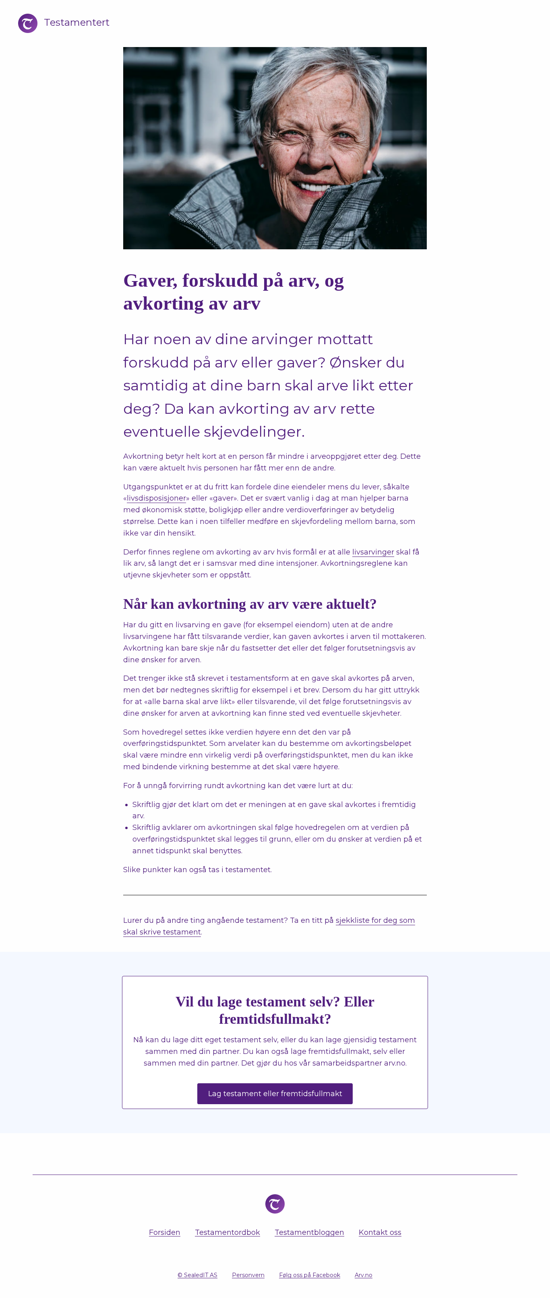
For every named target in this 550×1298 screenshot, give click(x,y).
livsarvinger (373, 552)
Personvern (248, 1275)
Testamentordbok (227, 1232)
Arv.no (363, 1275)
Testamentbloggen (309, 1232)
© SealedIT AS (197, 1275)
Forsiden (164, 1232)
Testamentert (77, 22)
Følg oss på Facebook (309, 1275)
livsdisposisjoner (156, 498)
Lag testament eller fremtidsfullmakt (275, 1093)
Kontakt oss (380, 1232)
